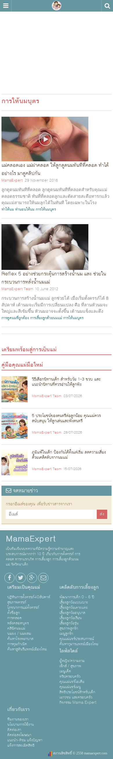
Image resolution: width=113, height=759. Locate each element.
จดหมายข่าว (24, 491)
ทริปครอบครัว (70, 676)
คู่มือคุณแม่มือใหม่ (22, 365)
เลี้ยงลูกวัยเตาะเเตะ (73, 607)
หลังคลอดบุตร (18, 623)
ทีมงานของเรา (17, 719)
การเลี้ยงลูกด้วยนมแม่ (46, 318)
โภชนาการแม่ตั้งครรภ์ (23, 607)
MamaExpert (56, 6)
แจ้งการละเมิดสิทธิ (20, 745)
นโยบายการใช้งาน (20, 724)
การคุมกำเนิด (17, 644)
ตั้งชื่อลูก (13, 612)
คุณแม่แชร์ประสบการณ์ (76, 638)
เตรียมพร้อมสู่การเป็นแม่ (29, 349)
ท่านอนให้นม (24, 209)
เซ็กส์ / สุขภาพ (70, 666)
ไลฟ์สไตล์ (68, 651)
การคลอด (14, 618)
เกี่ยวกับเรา (18, 709)
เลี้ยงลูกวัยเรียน (70, 618)
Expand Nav (5, 6)
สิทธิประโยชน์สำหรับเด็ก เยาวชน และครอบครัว (77, 694)
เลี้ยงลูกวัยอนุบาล (72, 612)
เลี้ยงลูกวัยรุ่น (69, 623)
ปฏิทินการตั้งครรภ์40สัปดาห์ (28, 597)
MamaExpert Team (17, 289)
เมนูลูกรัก (66, 633)
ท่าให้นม (7, 209)
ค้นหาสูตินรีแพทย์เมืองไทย (27, 649)
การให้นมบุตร (46, 209)
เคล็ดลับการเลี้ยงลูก (79, 587)
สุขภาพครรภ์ (16, 602)
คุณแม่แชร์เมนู (70, 686)
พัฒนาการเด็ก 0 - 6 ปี (76, 597)
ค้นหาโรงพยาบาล (20, 638)
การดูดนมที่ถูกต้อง (15, 318)
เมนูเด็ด (65, 671)
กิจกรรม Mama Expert (77, 702)
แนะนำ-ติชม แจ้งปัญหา (24, 740)
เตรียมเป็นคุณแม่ (23, 587)
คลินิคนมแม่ (16, 628)
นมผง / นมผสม (19, 633)
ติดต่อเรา (14, 729)
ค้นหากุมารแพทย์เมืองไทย (78, 644)
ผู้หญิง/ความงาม (72, 660)
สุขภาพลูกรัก (68, 628)
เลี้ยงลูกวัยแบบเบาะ (73, 602)
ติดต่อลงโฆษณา (19, 735)
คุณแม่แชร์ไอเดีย (71, 681)
